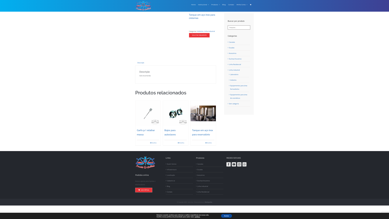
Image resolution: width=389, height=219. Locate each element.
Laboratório (234, 74)
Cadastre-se (171, 181)
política (197, 217)
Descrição (140, 63)
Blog (168, 186)
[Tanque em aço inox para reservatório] (203, 113)
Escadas (231, 48)
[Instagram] (239, 164)
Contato (169, 192)
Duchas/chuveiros (235, 59)
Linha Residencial (235, 64)
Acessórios (232, 53)
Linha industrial (209, 31)
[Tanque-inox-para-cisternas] (160, 33)
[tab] (140, 62)
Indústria (200, 31)
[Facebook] (228, 164)
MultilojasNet (208, 202)
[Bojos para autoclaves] (175, 113)
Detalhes (154, 143)
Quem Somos (171, 164)
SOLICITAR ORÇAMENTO (199, 35)
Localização (171, 175)
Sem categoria (234, 104)
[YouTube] (234, 164)
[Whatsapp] (244, 164)
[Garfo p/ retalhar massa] (148, 113)
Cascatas (232, 42)
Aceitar (226, 216)
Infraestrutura (171, 170)
